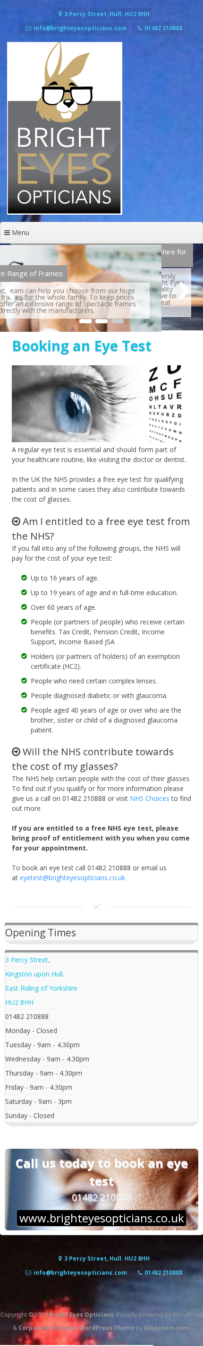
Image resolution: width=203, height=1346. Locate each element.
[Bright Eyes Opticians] (64, 212)
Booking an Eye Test (82, 345)
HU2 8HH (19, 1002)
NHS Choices (149, 798)
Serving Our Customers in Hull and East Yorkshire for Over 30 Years (100, 255)
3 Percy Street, (27, 959)
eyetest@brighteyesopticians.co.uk (72, 877)
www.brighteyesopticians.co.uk (101, 1218)
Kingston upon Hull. (34, 973)
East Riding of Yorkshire (41, 988)
